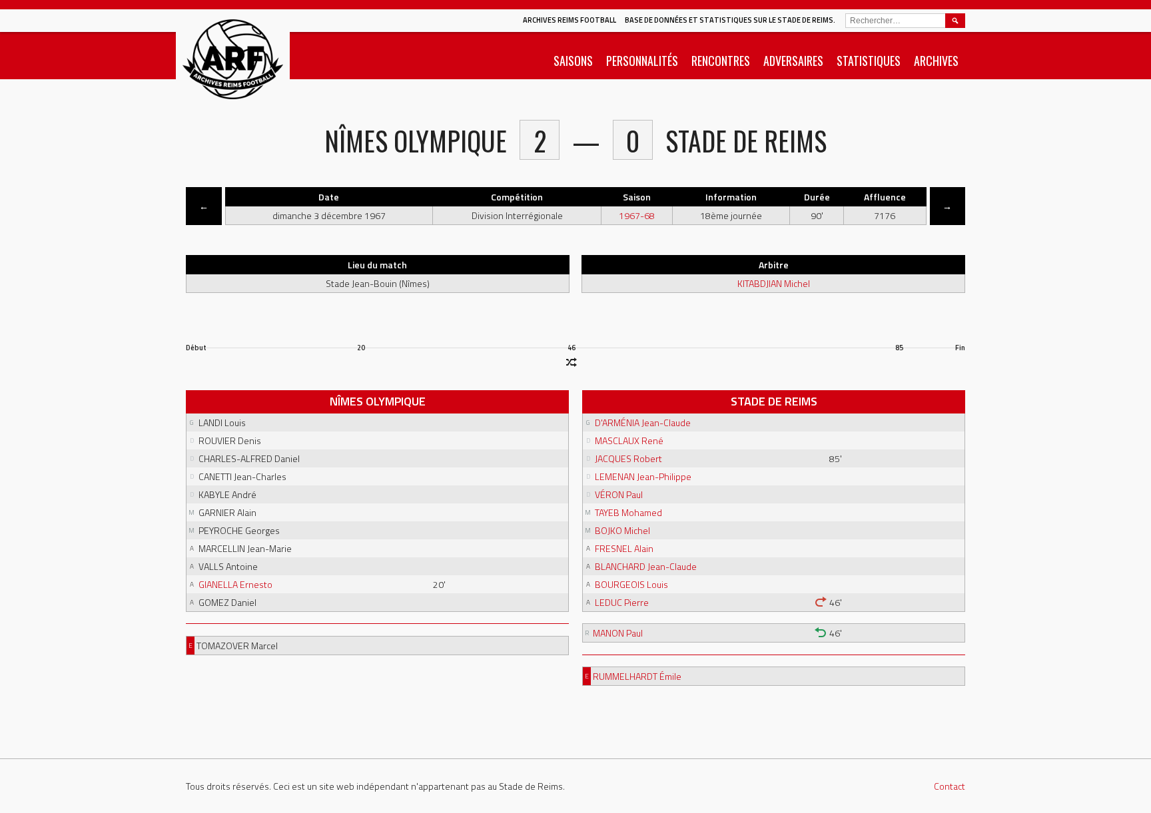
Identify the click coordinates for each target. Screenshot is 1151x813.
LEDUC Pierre (622, 602)
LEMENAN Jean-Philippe (643, 476)
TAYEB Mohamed (628, 512)
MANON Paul (618, 633)
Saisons (573, 60)
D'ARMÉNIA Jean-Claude (643, 422)
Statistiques (869, 60)
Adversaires (793, 60)
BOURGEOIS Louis (631, 584)
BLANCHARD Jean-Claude (646, 566)
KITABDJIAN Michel (773, 283)
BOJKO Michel (622, 530)
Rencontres (720, 60)
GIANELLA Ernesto (235, 584)
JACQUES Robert (628, 458)
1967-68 (637, 215)
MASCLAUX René (629, 440)
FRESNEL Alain (624, 548)
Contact (949, 786)
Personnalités (642, 60)
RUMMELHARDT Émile (637, 676)
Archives (936, 60)
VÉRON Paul (619, 494)
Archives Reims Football (569, 20)
